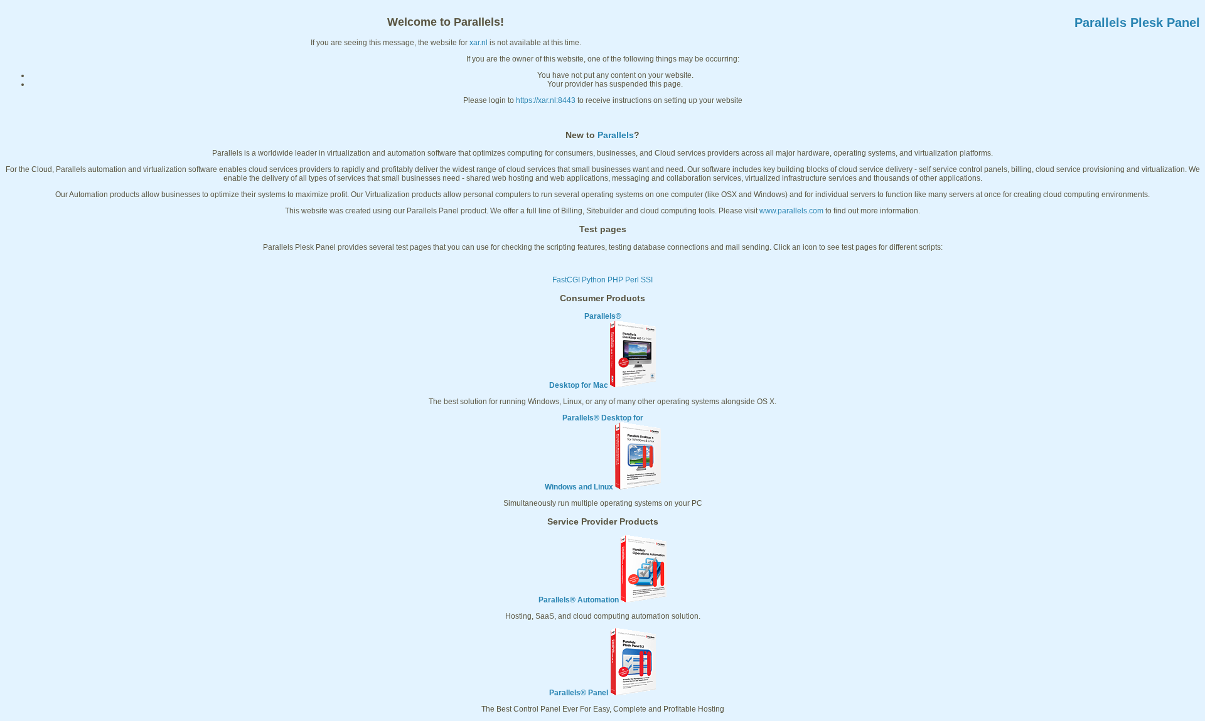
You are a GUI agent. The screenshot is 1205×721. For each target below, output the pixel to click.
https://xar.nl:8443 (546, 100)
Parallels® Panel (578, 692)
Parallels (615, 135)
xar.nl (478, 42)
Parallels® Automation (578, 599)
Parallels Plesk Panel (1137, 22)
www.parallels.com (791, 210)
